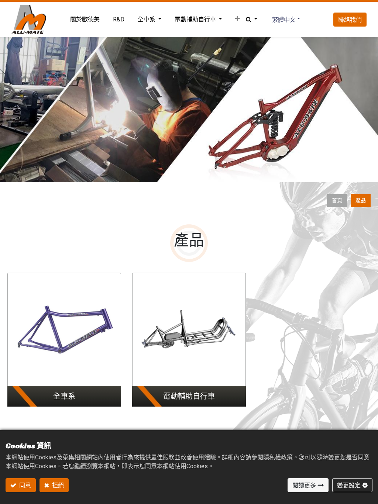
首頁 (337, 200)
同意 (24, 485)
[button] (237, 18)
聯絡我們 (350, 19)
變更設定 (349, 485)
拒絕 (57, 485)
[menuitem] (85, 19)
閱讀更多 (304, 485)
